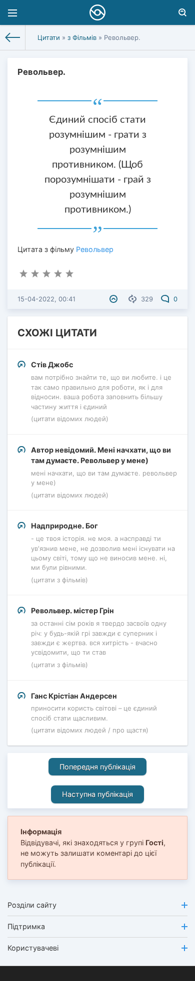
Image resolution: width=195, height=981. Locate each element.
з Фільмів (82, 37)
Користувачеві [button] (33, 948)
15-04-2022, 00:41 (47, 299)
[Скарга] (115, 299)
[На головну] (13, 37)
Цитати (49, 37)
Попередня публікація (98, 766)
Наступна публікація (97, 794)
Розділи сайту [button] (32, 905)
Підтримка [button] (26, 926)
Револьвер (95, 249)
